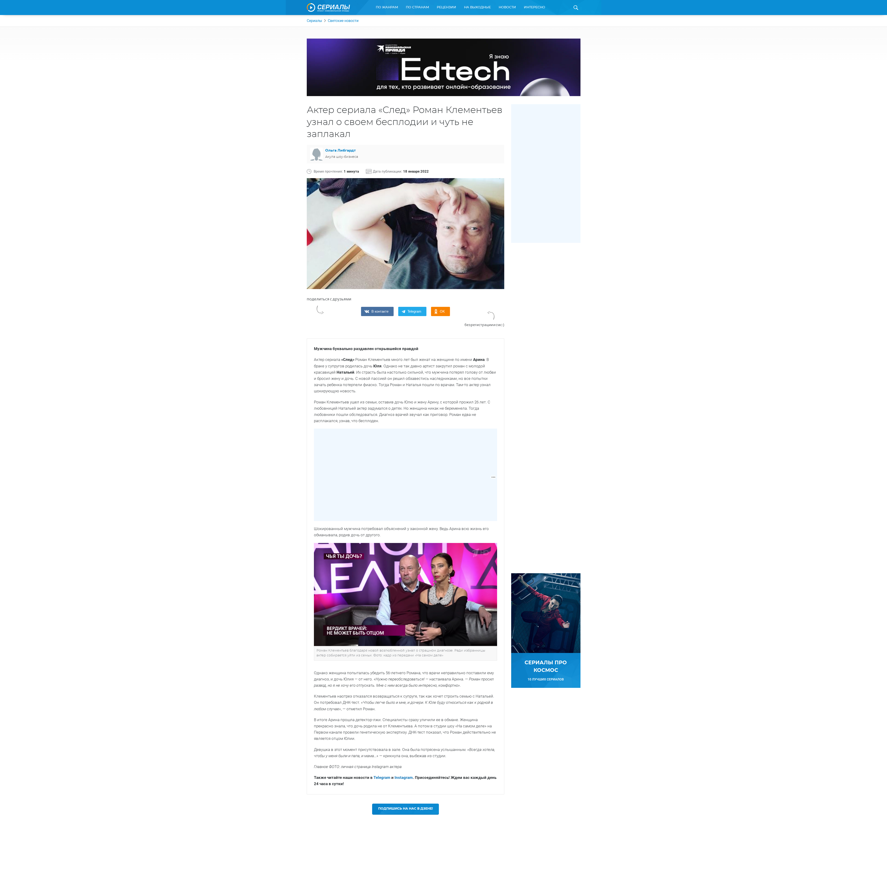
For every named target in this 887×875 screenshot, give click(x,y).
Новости (507, 7)
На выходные (477, 7)
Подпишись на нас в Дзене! (405, 808)
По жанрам (387, 7)
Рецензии (446, 7)
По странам (417, 7)
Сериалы (314, 20)
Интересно (534, 7)
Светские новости (343, 20)
